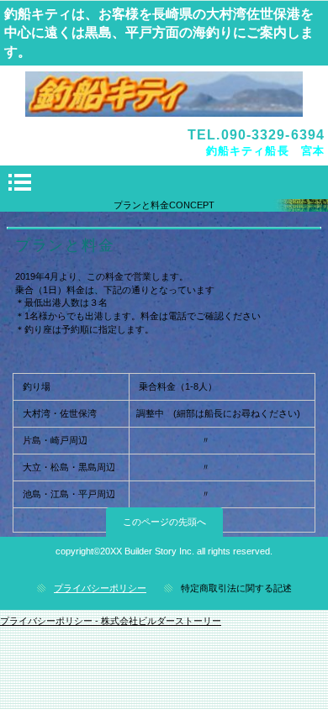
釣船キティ (164, 94)
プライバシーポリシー (100, 588)
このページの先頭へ (164, 522)
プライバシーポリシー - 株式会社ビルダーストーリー (110, 621)
